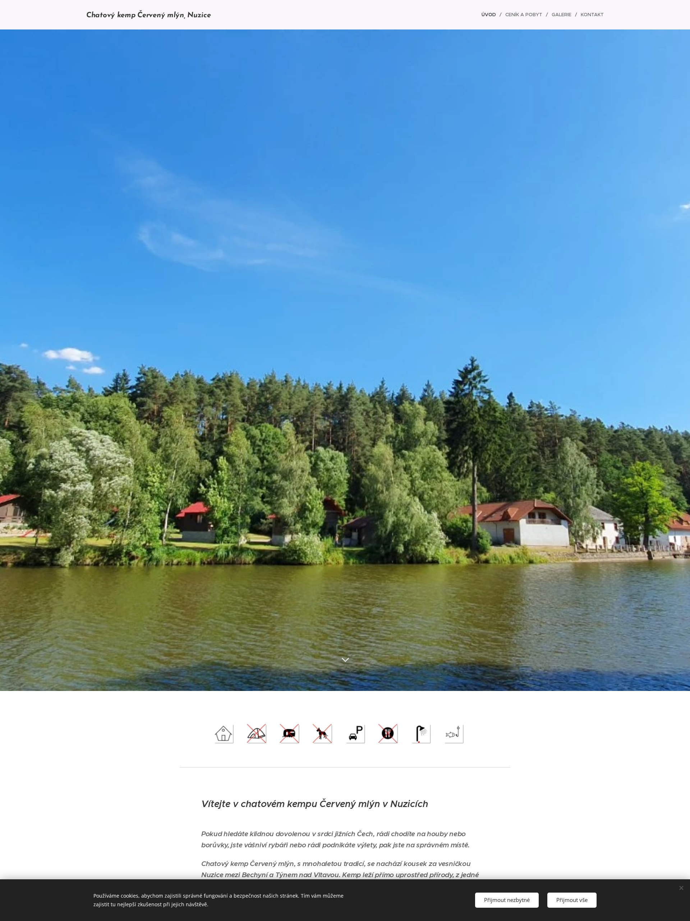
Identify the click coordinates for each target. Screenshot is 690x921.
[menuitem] (491, 15)
